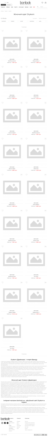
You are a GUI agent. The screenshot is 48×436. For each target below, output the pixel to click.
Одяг (12, 7)
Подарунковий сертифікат (30, 422)
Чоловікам (9, 4)
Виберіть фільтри (42, 18)
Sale (34, 7)
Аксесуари (21, 7)
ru (5, 2)
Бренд (6, 11)
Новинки (3, 7)
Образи (8, 7)
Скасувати (35, 18)
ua (7, 2)
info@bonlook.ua (12, 426)
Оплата (26, 428)
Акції (31, 7)
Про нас (26, 421)
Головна (2, 11)
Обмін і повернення (28, 429)
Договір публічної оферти (29, 425)
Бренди (26, 7)
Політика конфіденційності (30, 424)
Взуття (15, 7)
